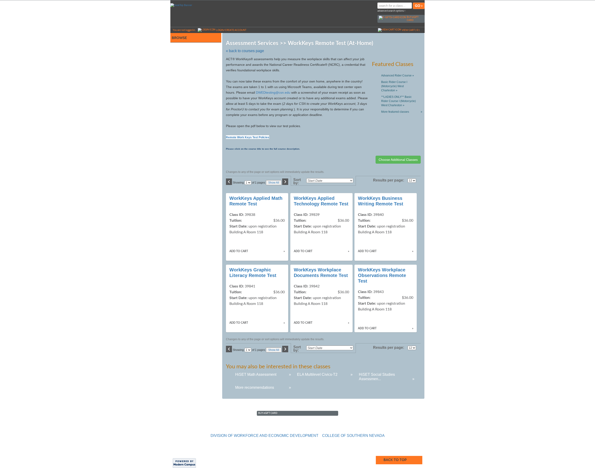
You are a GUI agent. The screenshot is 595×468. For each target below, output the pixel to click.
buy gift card (413, 18)
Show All (273, 182)
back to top (395, 460)
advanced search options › (391, 10)
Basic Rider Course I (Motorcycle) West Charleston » (394, 86)
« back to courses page (245, 51)
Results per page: (390, 180)
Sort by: (297, 181)
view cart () (411, 30)
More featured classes (400, 111)
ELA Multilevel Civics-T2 (317, 374)
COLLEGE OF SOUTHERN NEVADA (353, 436)
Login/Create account (231, 30)
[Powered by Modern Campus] (184, 463)
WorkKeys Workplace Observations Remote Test (382, 275)
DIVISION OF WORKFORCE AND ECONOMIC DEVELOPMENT (264, 436)
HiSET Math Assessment (255, 374)
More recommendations (254, 387)
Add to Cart (238, 251)
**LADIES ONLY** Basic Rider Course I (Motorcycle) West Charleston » (398, 101)
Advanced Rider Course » (397, 75)
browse (179, 38)
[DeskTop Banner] (181, 5)
